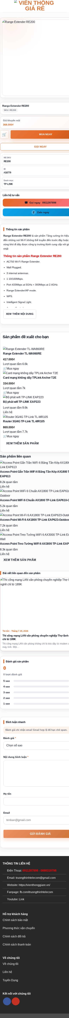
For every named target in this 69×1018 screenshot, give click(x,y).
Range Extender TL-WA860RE (22, 353)
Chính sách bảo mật (15, 920)
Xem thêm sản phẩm (22, 443)
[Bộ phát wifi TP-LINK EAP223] (23, 397)
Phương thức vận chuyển (19, 928)
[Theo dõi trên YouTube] (16, 1001)
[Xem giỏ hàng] (64, 6)
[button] (5, 6)
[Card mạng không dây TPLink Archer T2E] (30, 372)
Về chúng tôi (10, 963)
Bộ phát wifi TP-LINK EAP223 (21, 401)
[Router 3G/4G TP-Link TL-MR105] (25, 416)
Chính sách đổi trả (14, 936)
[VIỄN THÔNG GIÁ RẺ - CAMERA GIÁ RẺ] (35, 6)
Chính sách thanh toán (17, 944)
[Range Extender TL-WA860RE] (24, 348)
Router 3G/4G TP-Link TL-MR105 (23, 421)
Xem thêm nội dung (19, 314)
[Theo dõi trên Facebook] (7, 1001)
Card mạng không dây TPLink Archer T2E (29, 377)
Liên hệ (7, 971)
